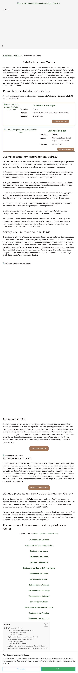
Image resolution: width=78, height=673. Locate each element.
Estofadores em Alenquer (39, 619)
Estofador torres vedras (39, 562)
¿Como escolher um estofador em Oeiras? (23, 637)
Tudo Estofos (8, 56)
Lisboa (18, 56)
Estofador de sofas (39, 448)
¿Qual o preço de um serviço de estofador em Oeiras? (27, 646)
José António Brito (57, 131)
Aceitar (58, 669)
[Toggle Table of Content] (45, 625)
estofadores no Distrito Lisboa (45, 534)
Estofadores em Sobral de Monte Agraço (39, 568)
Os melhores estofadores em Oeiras (21, 630)
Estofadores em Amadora (39, 613)
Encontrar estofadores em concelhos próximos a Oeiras (28, 648)
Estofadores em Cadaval (39, 585)
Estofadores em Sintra (39, 579)
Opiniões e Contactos (60, 121)
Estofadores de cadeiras (19, 643)
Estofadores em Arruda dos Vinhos (39, 607)
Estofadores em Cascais (39, 574)
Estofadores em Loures (39, 551)
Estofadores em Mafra (39, 602)
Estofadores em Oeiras (14, 628)
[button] (3, 46)
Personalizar (21, 669)
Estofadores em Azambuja (39, 591)
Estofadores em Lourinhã (39, 540)
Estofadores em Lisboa (39, 557)
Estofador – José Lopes (45, 105)
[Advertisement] (39, 28)
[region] (39, 662)
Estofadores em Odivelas (39, 596)
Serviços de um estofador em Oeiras (21, 639)
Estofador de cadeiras (39, 488)
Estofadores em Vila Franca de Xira (39, 545)
